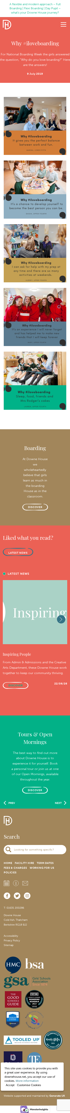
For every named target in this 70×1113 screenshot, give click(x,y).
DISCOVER (35, 507)
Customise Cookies (29, 1085)
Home (8, 863)
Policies (10, 872)
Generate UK (57, 1095)
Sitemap (8, 945)
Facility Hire (24, 863)
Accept (10, 1085)
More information (27, 1081)
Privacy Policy (12, 940)
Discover (35, 790)
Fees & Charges (15, 867)
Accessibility (11, 935)
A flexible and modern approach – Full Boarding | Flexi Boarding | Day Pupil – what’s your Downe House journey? (35, 8)
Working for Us (42, 867)
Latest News (18, 552)
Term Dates (45, 863)
